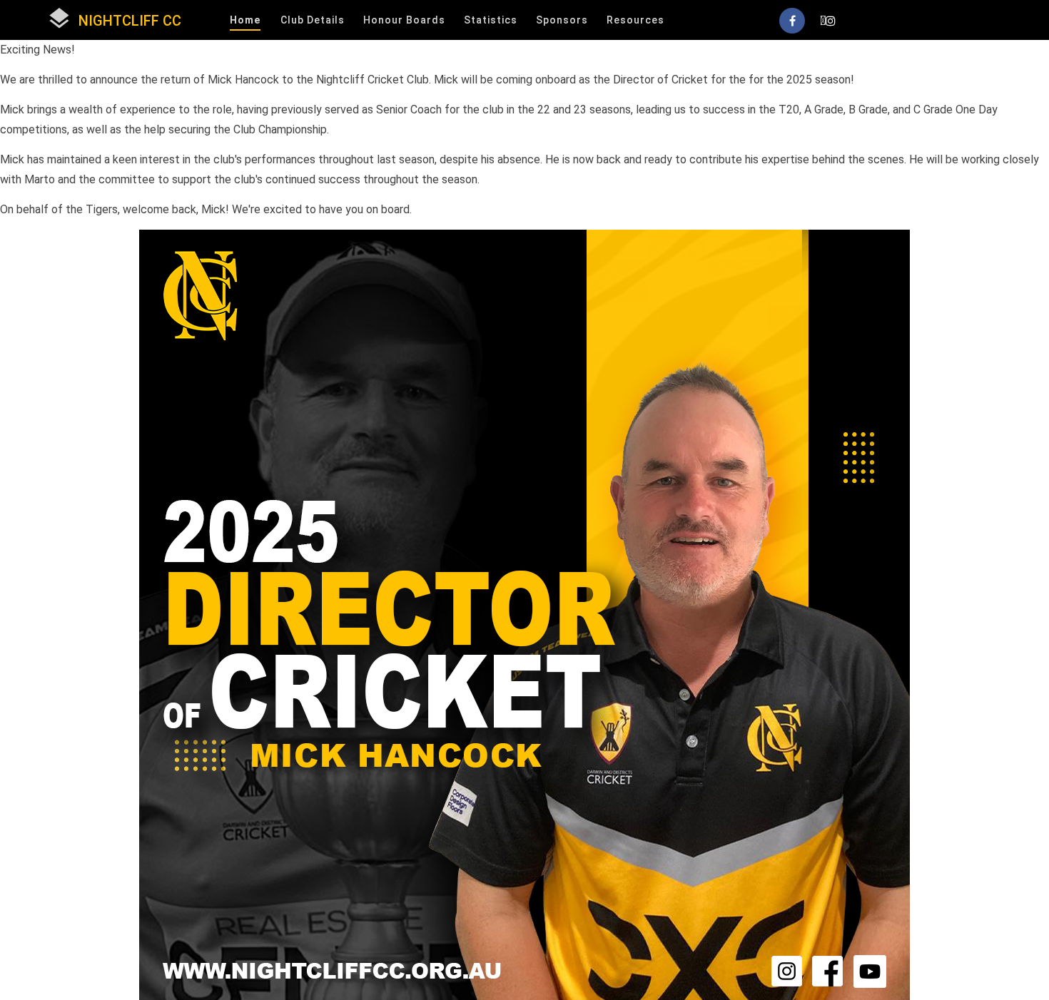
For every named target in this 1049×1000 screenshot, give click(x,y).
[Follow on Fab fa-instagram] (828, 21)
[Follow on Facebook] (792, 21)
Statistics (490, 20)
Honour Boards (404, 20)
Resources (635, 20)
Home (245, 20)
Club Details (312, 20)
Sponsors (562, 20)
